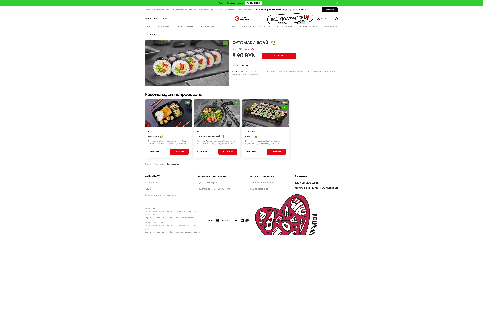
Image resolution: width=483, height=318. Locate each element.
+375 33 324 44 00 (161, 18)
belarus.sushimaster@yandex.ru (316, 188)
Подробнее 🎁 (253, 3)
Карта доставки (243, 65)
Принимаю (330, 10)
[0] (333, 18)
